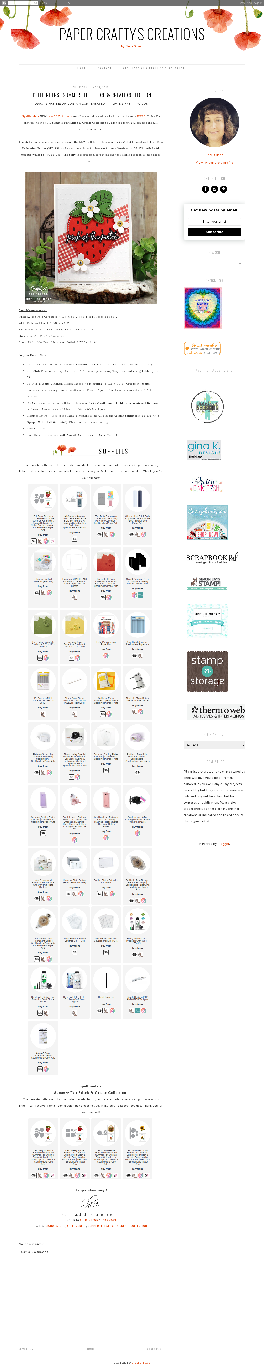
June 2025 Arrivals (59, 116)
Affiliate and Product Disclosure (154, 68)
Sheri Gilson (214, 155)
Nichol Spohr (55, 1226)
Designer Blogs (141, 1362)
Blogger (223, 844)
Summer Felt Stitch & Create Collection (117, 1226)
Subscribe (214, 232)
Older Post (155, 1348)
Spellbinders (76, 1226)
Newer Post (27, 1348)
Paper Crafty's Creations (132, 33)
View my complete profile (214, 162)
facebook (80, 1214)
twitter (94, 1214)
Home (81, 68)
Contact (105, 68)
